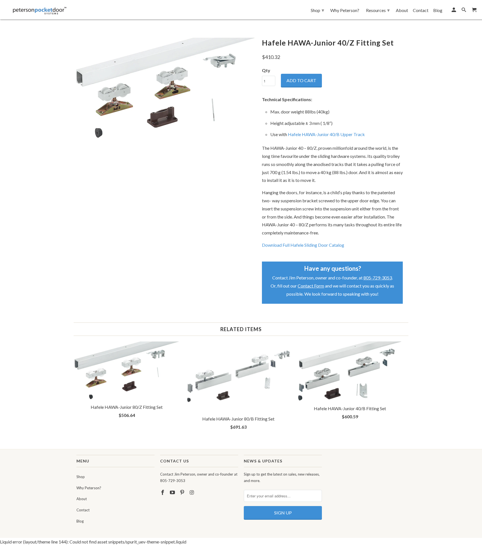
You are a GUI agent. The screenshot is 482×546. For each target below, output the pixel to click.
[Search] (464, 11)
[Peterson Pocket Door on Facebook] (163, 492)
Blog (80, 521)
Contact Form (311, 285)
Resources (378, 10)
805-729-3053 (377, 277)
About (81, 499)
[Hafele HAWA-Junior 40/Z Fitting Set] (165, 87)
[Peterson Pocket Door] (39, 9)
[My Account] (454, 11)
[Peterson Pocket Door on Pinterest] (183, 492)
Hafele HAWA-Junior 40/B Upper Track (326, 134)
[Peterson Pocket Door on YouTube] (173, 492)
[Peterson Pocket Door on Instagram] (192, 492)
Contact (83, 510)
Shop (80, 476)
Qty (266, 70)
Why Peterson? (88, 488)
